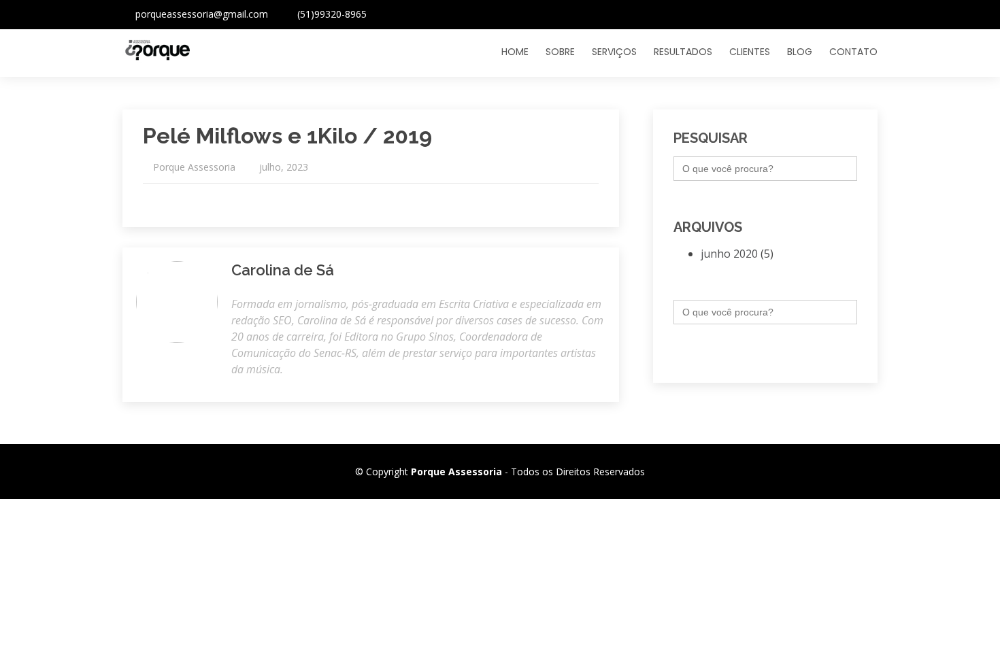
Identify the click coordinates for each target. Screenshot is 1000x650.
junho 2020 (729, 253)
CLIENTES (749, 51)
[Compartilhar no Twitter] (578, 198)
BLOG (799, 51)
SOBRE (560, 51)
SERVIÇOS (614, 51)
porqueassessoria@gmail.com (201, 13)
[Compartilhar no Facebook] (593, 198)
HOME (515, 51)
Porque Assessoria (194, 167)
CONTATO (853, 51)
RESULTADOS (683, 51)
